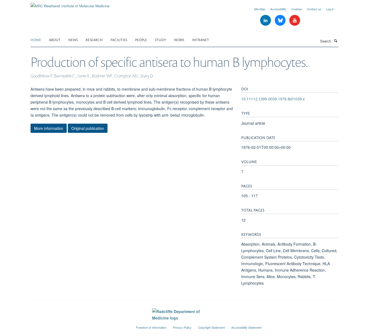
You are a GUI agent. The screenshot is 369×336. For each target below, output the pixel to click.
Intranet (200, 39)
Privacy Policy (182, 327)
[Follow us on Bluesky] (281, 20)
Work (179, 39)
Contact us (314, 9)
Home (36, 39)
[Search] (335, 41)
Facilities (118, 39)
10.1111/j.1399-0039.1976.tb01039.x (273, 98)
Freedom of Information (151, 327)
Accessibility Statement (246, 327)
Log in (330, 9)
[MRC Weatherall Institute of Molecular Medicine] (70, 3)
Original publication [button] (87, 128)
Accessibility (278, 9)
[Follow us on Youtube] (294, 20)
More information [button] (48, 128)
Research (94, 39)
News (73, 39)
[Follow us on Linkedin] (266, 20)
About (55, 39)
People (141, 39)
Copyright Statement (211, 327)
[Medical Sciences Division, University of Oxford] (79, 325)
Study (160, 39)
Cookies (296, 9)
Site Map (259, 9)
